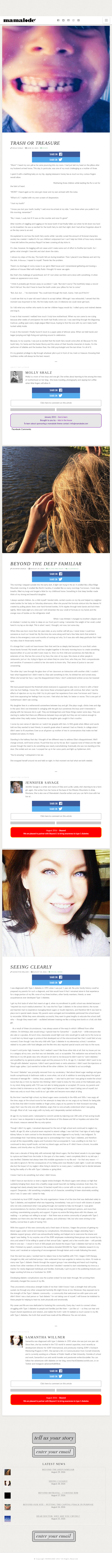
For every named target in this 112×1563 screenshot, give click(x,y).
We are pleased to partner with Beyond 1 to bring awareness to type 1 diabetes (56, 834)
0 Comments (73, 568)
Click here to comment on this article (56, 403)
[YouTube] (68, 20)
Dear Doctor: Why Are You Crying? (58, 1516)
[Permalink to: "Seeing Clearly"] (56, 903)
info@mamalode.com (79, 424)
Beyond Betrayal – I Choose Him (58, 1493)
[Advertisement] (56, 7)
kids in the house (65, 420)
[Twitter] (63, 20)
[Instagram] (73, 20)
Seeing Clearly (31, 967)
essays (45, 148)
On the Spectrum (55, 568)
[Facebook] (58, 20)
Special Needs (56, 972)
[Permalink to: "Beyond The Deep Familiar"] (56, 499)
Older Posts (56, 1420)
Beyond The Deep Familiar (46, 563)
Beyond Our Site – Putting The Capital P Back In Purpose (58, 1504)
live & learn (62, 417)
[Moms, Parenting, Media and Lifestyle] (19, 20)
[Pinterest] (78, 20)
